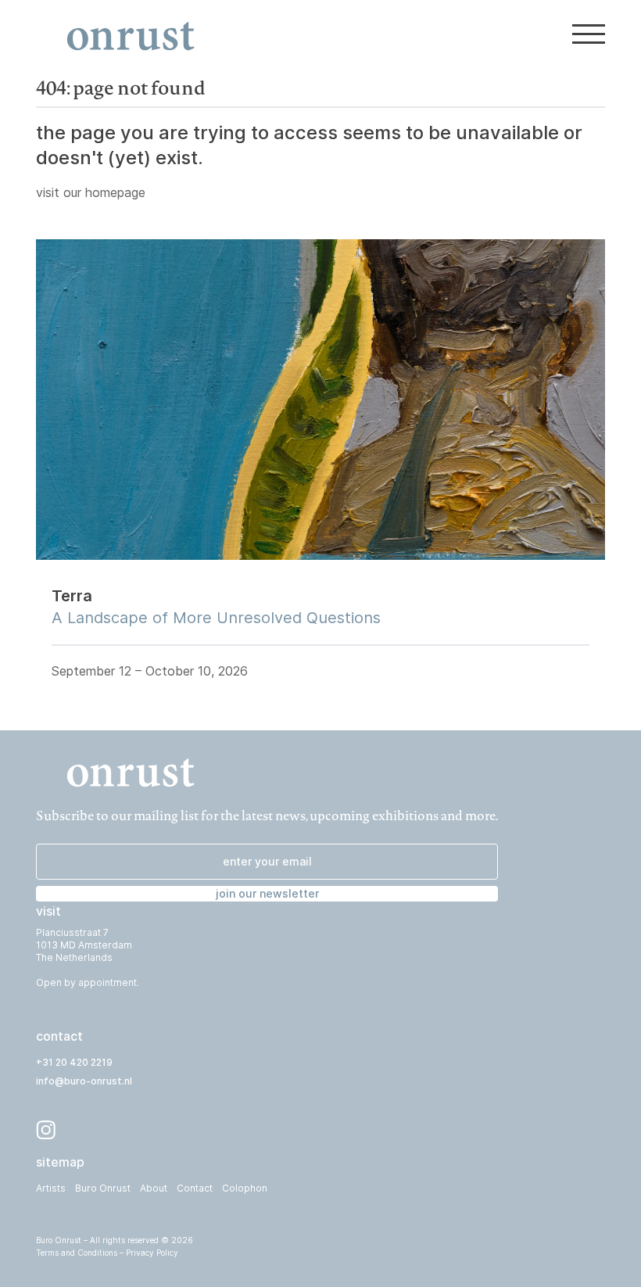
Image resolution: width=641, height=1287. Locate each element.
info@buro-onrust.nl (84, 1081)
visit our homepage (90, 192)
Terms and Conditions (76, 1252)
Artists (51, 1188)
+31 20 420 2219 (74, 1062)
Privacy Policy (152, 1252)
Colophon (244, 1188)
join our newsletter (267, 893)
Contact (195, 1188)
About (153, 1188)
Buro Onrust (103, 1188)
